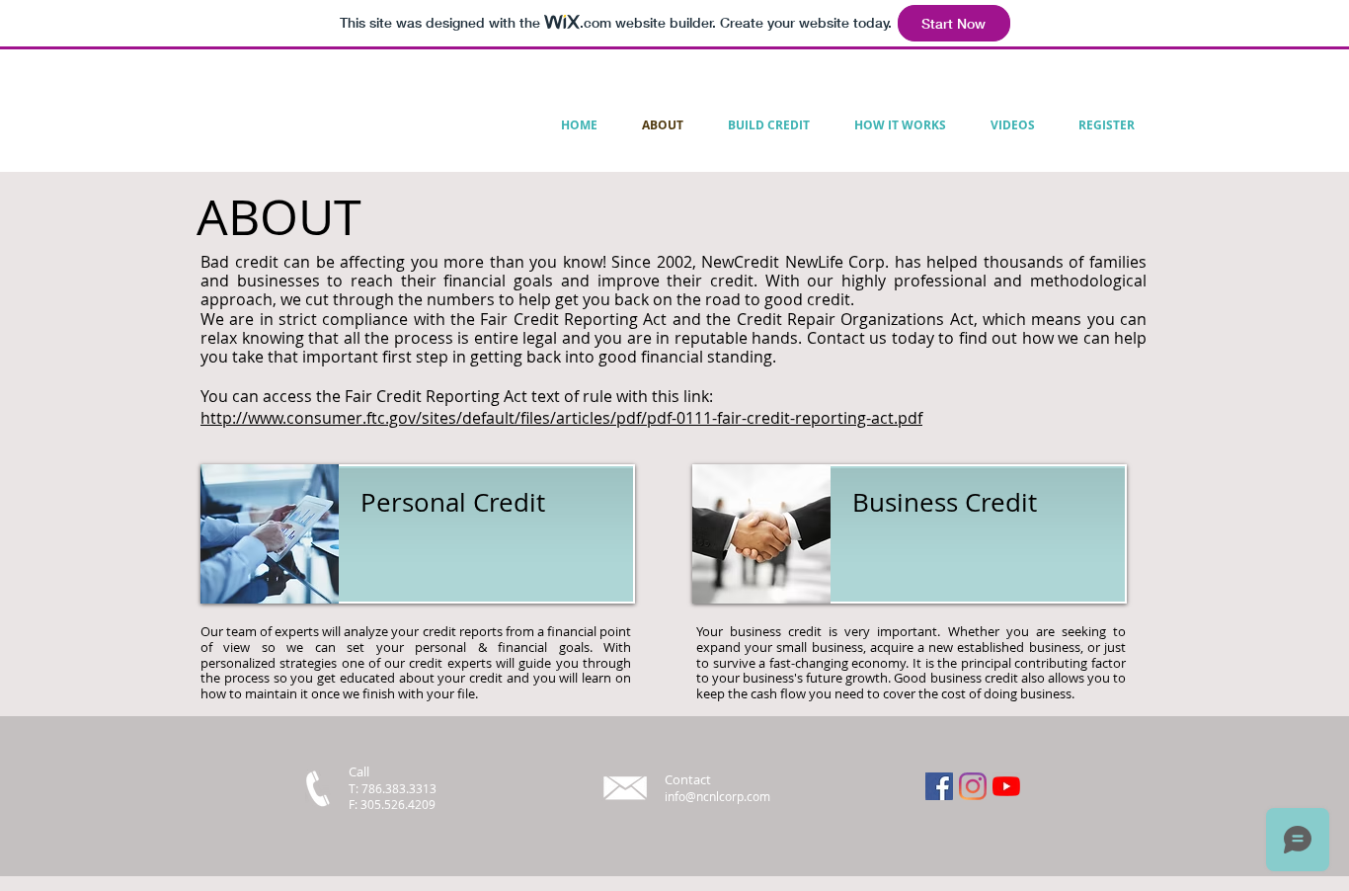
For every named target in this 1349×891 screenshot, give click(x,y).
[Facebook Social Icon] (939, 786)
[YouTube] (1006, 786)
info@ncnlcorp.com (717, 796)
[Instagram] (973, 786)
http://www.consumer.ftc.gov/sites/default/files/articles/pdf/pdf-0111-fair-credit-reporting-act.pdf (561, 418)
